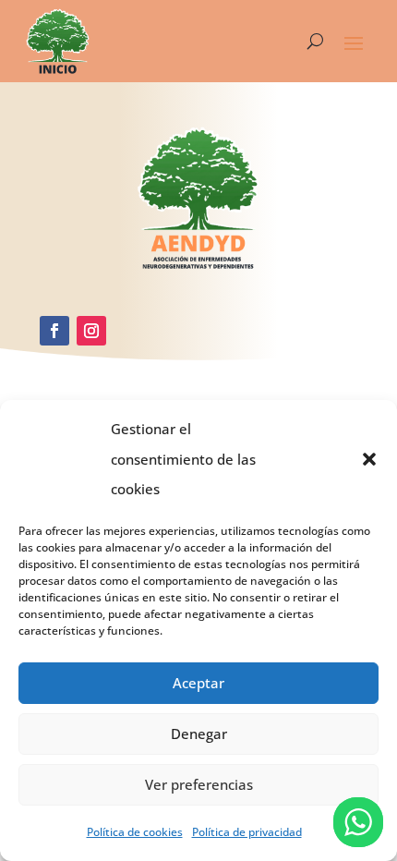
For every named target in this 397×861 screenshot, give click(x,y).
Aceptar (198, 682)
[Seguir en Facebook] (54, 331)
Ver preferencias (199, 784)
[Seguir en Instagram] (91, 331)
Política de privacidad (247, 832)
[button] (369, 459)
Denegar (199, 733)
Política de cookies (135, 832)
